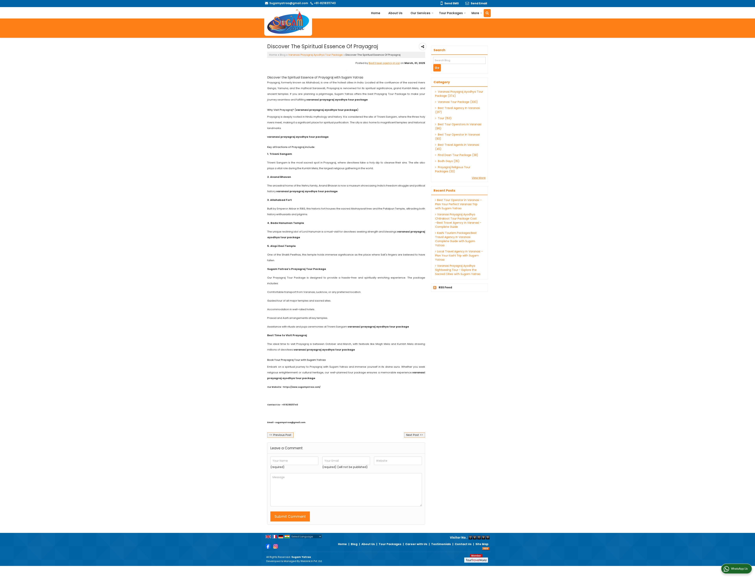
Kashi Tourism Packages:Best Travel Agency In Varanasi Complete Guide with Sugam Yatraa (456, 239)
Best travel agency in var (384, 63)
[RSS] (485, 548)
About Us (395, 13)
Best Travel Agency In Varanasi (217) (457, 110)
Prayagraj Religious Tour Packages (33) (452, 169)
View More (479, 178)
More (475, 13)
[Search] (487, 13)
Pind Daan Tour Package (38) (457, 155)
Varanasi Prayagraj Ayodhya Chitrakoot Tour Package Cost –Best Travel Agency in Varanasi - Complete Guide (458, 220)
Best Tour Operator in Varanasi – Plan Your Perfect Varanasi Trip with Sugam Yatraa (458, 204)
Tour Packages (451, 13)
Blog (282, 54)
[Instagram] (275, 546)
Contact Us (463, 544)
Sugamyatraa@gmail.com (288, 3)
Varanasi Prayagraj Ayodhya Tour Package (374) (459, 94)
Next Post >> (414, 435)
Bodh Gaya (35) (448, 161)
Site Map (481, 544)
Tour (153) (444, 118)
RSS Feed (445, 287)
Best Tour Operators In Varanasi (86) (458, 126)
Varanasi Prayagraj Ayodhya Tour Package (315, 54)
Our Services (420, 13)
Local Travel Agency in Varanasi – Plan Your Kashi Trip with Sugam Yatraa (459, 255)
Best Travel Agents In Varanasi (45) (457, 147)
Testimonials (441, 544)
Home (375, 13)
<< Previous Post (280, 435)
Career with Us (416, 544)
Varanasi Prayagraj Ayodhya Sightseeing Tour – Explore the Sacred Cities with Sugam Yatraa (457, 270)
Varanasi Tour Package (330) (457, 102)
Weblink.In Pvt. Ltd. (311, 561)
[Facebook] (268, 546)
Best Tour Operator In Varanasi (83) (457, 137)
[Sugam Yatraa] (288, 21)
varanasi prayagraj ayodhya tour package (337, 100)
